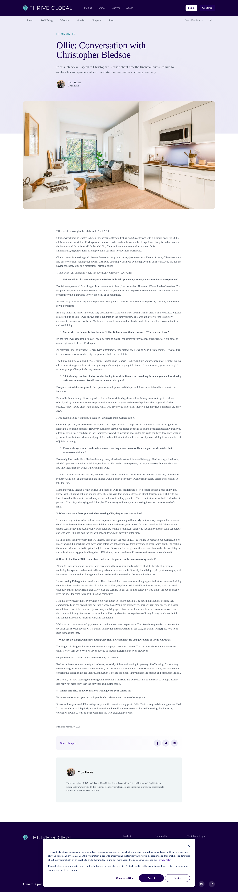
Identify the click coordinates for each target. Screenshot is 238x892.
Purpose (96, 20)
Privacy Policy (164, 859)
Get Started (207, 8)
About (129, 7)
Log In (191, 8)
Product (88, 7)
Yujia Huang (74, 82)
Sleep (111, 20)
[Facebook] (157, 743)
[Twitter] (165, 743)
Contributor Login (196, 836)
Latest (30, 20)
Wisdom (64, 20)
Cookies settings (125, 878)
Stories (101, 7)
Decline (177, 878)
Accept (151, 878)
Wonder (81, 20)
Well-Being (47, 20)
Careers (116, 7)
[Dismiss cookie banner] (189, 846)
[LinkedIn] (174, 743)
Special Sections (192, 20)
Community (66, 34)
